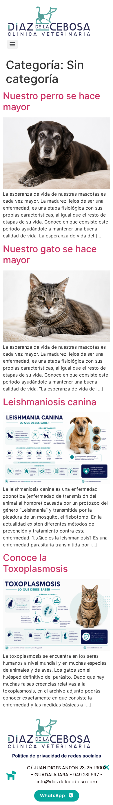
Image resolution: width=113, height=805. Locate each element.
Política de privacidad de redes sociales (56, 756)
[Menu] (12, 44)
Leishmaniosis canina (49, 402)
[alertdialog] (56, 783)
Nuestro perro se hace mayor (51, 101)
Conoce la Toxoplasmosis (35, 563)
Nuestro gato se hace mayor (50, 254)
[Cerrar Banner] (106, 767)
